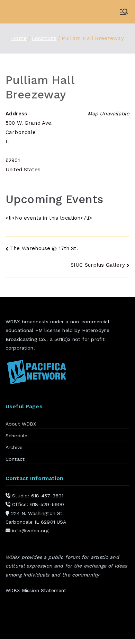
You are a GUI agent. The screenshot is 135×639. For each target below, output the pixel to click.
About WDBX (21, 424)
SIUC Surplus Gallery (98, 265)
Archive (14, 447)
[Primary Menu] (123, 12)
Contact (15, 459)
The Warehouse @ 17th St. (44, 248)
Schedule (16, 435)
